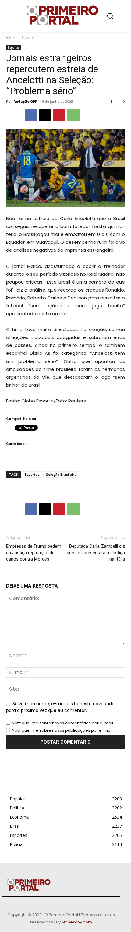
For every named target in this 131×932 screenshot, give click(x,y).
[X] (45, 115)
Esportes (29, 37)
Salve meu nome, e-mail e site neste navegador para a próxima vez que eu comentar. (61, 707)
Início (10, 37)
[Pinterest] (59, 115)
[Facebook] (31, 115)
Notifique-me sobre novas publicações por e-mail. (62, 730)
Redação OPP (25, 101)
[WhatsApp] (73, 115)
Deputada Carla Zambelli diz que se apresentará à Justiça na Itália (96, 553)
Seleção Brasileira (61, 474)
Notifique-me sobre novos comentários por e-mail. (63, 723)
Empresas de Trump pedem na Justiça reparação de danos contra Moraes (33, 553)
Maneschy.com (77, 922)
